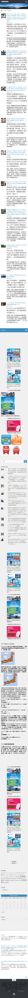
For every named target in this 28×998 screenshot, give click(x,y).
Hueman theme (21, 991)
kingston (14, 875)
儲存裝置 (17, 877)
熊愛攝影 (10, 54)
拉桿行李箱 (9, 961)
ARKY (2, 961)
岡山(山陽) (17, 17)
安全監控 (7, 878)
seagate (6, 877)
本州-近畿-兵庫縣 (13, 152)
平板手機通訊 (18, 302)
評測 (23, 880)
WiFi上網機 (13, 14)
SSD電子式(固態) (19, 945)
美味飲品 (23, 154)
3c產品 (3, 872)
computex (16, 872)
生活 (15, 880)
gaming (20, 873)
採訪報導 (8, 118)
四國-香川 (19, 15)
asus (10, 872)
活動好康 (22, 118)
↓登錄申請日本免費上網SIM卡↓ (14, 418)
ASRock (5, 945)
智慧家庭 (3, 947)
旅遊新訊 (21, 52)
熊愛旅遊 (15, 19)
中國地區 (8, 51)
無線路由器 (9, 19)
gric (2, 874)
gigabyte (23, 872)
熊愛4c (3, 880)
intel (7, 875)
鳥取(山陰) (22, 120)
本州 (20, 181)
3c (1, 873)
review (23, 875)
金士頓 (4, 948)
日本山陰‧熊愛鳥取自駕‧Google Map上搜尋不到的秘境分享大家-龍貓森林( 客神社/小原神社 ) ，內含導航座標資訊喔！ (17, 255)
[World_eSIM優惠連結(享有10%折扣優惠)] (13, 383)
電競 (4, 882)
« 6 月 (2, 912)
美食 (19, 880)
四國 (23, 14)
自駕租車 (19, 54)
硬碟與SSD (16, 947)
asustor (12, 872)
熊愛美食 (18, 154)
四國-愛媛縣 (13, 15)
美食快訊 (17, 120)
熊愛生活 (15, 90)
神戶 (21, 214)
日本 (21, 17)
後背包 (12, 88)
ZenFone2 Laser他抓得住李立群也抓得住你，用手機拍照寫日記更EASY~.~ (16, 310)
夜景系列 (15, 211)
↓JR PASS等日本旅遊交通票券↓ (14, 390)
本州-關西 (9, 154)
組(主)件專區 (20, 947)
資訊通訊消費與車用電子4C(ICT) (13, 304)
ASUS (8, 275)
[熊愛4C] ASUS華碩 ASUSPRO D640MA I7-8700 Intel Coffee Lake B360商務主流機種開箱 (17, 535)
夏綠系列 (11, 52)
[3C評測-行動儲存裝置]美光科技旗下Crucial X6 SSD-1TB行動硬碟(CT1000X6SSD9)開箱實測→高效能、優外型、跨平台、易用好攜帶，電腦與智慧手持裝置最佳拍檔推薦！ (17, 527)
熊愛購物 (12, 120)
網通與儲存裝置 (20, 19)
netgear (20, 875)
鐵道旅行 (24, 214)
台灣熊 (22, 876)
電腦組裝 (7, 882)
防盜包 (23, 90)
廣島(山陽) (9, 181)
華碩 (20, 880)
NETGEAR (9, 14)
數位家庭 (14, 878)
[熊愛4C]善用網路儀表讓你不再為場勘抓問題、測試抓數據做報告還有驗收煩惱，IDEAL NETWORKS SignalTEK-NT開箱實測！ (17, 520)
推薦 (12, 878)
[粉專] (26, 330)
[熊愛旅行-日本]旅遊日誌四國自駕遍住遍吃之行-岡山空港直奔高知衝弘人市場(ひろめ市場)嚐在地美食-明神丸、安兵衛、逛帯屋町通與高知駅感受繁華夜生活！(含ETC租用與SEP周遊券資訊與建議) (17, 64)
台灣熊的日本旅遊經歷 (9, 644)
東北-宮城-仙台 (13, 183)
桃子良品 (14, 961)
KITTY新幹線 (9, 87)
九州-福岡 (13, 151)
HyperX (9, 945)
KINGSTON (13, 945)
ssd (9, 877)
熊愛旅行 (8, 880)
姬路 (19, 211)
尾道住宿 (16, 275)
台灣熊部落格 (4, 1)
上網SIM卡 (19, 14)
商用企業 (25, 945)
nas (17, 875)
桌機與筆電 (11, 276)
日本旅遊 (25, 17)
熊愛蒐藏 (19, 183)
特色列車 (19, 90)
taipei (11, 877)
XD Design (15, 87)
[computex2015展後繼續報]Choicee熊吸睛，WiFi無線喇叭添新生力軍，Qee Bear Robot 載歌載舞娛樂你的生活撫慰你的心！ (14, 938)
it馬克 (10, 875)
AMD (2, 945)
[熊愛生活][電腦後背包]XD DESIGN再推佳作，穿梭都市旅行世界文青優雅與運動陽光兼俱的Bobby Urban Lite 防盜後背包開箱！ (17, 98)
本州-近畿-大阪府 (21, 152)
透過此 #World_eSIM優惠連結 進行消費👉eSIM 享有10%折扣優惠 (13, 386)
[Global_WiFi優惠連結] (13, 361)
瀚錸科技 (20, 878)
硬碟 (17, 880)
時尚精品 (21, 88)
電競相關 (8, 948)
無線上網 (24, 878)
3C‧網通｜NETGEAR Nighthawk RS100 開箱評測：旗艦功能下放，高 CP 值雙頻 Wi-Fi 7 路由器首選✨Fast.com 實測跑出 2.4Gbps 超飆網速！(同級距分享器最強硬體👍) (17, 479)
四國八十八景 (11, 17)
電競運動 (12, 948)
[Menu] (26, 1)
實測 (10, 878)
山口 (23, 87)
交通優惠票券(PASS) (15, 51)
